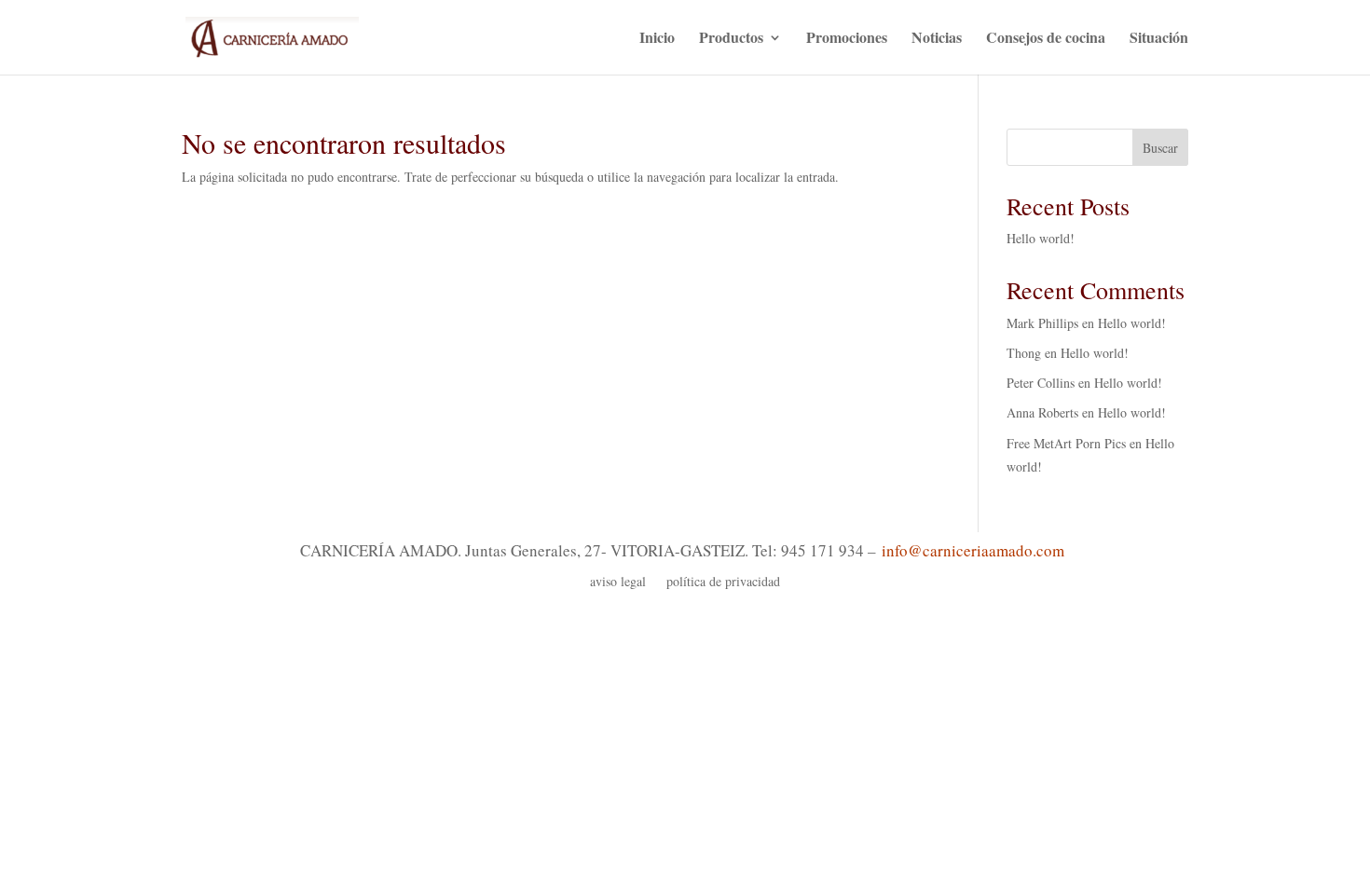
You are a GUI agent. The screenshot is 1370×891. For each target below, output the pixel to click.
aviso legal (618, 582)
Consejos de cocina (1045, 39)
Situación (1159, 39)
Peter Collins (1041, 382)
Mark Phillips (1042, 323)
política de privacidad (723, 582)
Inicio (657, 39)
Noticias (936, 39)
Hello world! (1041, 238)
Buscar (1160, 148)
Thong (1024, 353)
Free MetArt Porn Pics (1066, 443)
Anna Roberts (1042, 412)
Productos (731, 39)
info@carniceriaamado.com (973, 550)
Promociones (846, 39)
